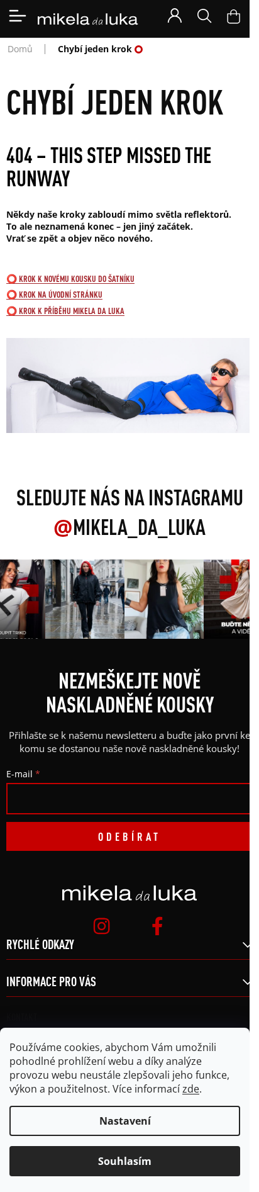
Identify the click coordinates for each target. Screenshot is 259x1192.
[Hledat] (204, 15)
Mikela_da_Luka (129, 526)
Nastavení (125, 1121)
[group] (83, 599)
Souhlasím (125, 1161)
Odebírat (129, 836)
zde (190, 1089)
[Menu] (17, 15)
